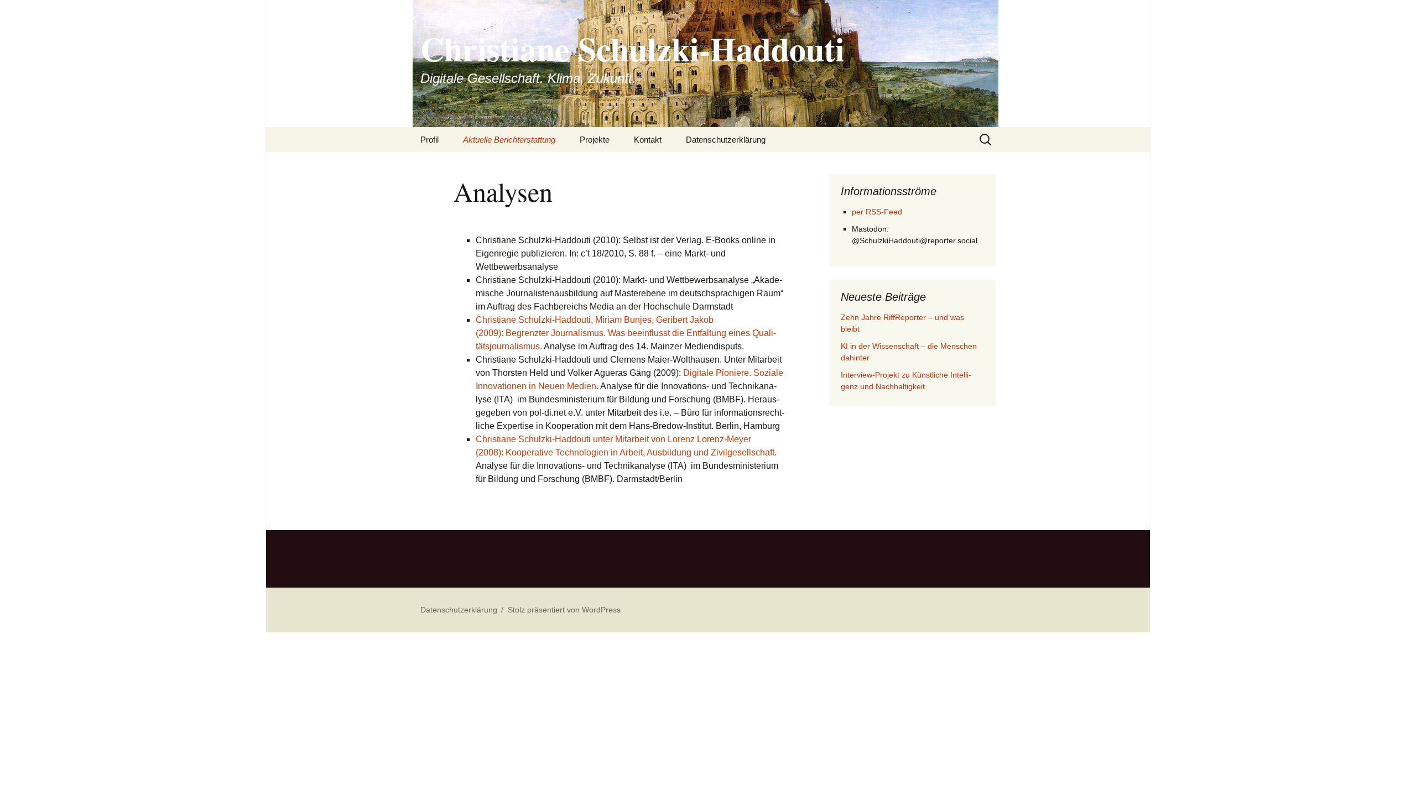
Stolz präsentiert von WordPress (564, 609)
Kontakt (648, 139)
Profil (429, 139)
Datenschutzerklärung (726, 139)
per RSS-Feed (877, 211)
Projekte (595, 139)
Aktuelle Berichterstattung (509, 139)
